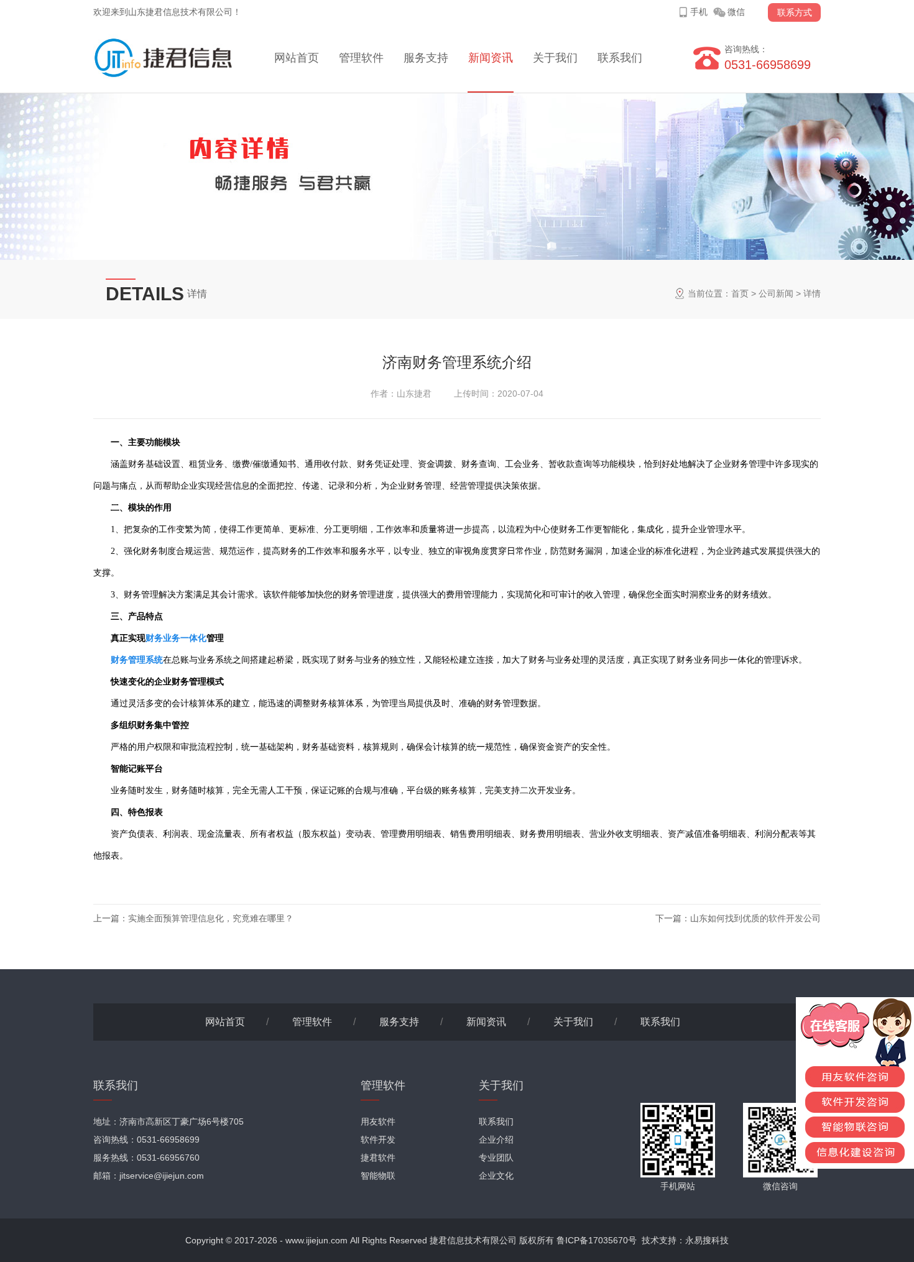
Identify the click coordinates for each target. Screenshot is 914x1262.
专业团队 (496, 1158)
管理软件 (361, 58)
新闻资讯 (490, 58)
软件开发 (378, 1140)
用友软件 (378, 1121)
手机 (699, 12)
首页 (740, 293)
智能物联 (378, 1176)
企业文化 (496, 1176)
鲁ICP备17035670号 (596, 1240)
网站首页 (296, 58)
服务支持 (426, 58)
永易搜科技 (707, 1240)
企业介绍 (496, 1140)
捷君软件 (378, 1158)
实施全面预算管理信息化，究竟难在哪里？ (210, 918)
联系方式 (794, 12)
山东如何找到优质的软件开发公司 (755, 918)
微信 (736, 12)
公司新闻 (776, 293)
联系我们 (620, 58)
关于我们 (555, 58)
